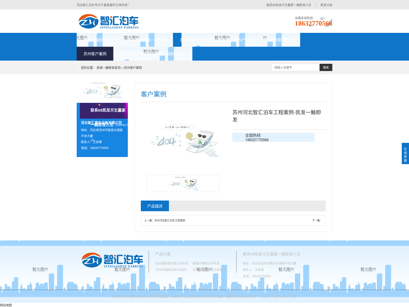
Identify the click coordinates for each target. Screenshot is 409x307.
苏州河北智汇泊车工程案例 (169, 220)
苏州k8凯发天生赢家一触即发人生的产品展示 (218, 39)
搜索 (326, 67)
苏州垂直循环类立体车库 (171, 263)
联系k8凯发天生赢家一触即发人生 (288, 5)
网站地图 (6, 305)
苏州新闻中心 (281, 39)
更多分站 (326, 5)
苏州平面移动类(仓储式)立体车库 (174, 269)
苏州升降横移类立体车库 (209, 269)
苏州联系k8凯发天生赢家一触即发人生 (153, 53)
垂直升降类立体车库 (206, 263)
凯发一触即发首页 (99, 39)
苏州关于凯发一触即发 (147, 39)
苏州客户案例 (95, 53)
